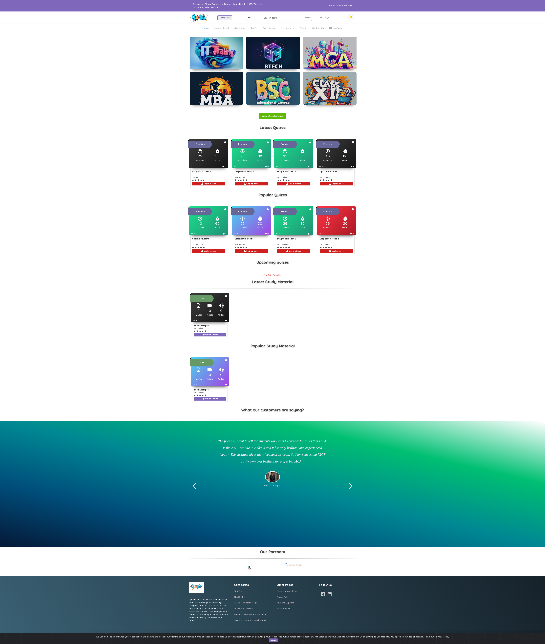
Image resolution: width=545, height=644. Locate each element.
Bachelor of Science (243, 608)
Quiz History (269, 28)
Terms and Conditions (286, 591)
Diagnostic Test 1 (286, 171)
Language (338, 28)
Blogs (254, 28)
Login (326, 17)
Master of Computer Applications (250, 620)
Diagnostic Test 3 (201, 171)
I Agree (273, 640)
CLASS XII (238, 597)
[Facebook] (323, 594)
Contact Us (318, 28)
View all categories (272, 116)
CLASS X (238, 591)
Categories (225, 18)
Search (308, 18)
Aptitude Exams (328, 171)
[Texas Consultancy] (293, 564)
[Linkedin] (330, 594)
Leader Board (221, 28)
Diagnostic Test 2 (244, 171)
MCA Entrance (283, 608)
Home (205, 28)
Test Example (201, 325)
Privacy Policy (283, 597)
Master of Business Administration (250, 614)
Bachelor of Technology (245, 603)
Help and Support (285, 603)
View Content (211, 335)
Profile (303, 28)
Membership (287, 28)
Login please (209, 184)
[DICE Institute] (251, 567)
